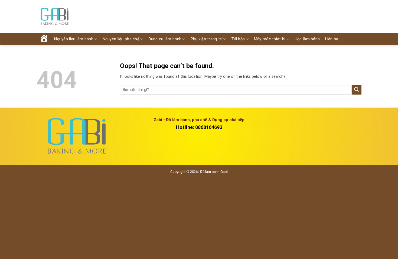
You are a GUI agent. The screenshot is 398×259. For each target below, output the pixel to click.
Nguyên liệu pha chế (121, 39)
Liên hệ (331, 39)
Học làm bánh (307, 39)
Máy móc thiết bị (270, 39)
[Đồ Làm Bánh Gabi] (54, 16)
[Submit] (356, 90)
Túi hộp (238, 39)
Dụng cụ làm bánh (165, 39)
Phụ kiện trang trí (206, 39)
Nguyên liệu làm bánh (73, 39)
